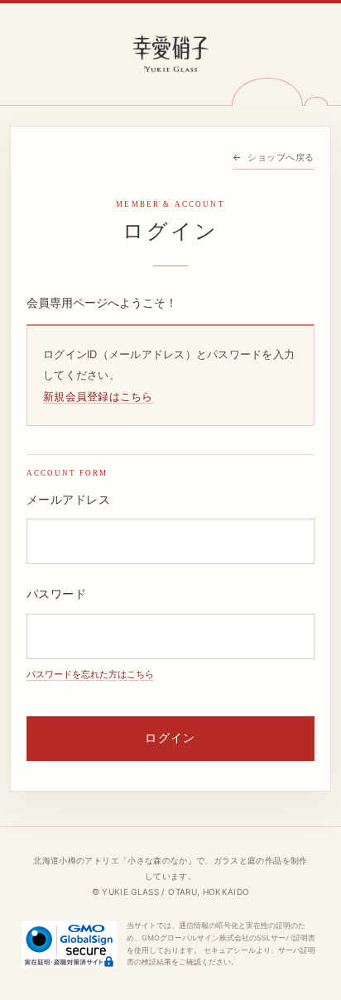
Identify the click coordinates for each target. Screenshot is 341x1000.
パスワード (56, 594)
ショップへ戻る (281, 157)
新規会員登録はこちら (98, 396)
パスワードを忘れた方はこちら (90, 674)
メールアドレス (68, 500)
